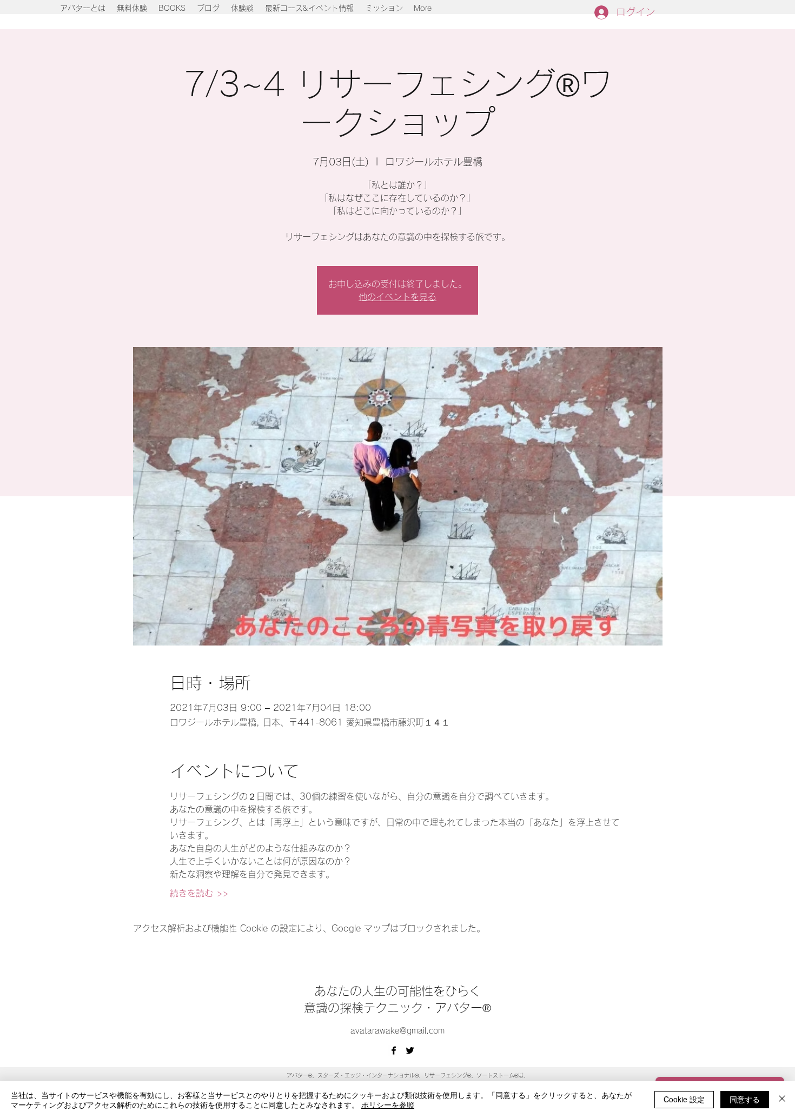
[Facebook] (393, 1050)
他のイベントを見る (397, 296)
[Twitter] (410, 1050)
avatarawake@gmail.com (397, 1031)
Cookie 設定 (684, 1099)
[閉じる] (782, 1099)
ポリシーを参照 (387, 1104)
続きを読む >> (199, 893)
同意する (745, 1099)
